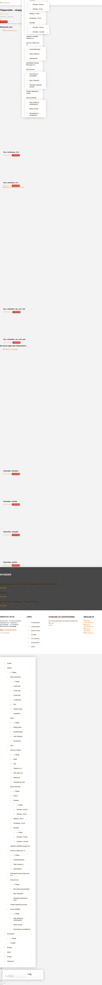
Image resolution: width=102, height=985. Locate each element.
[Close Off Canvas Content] (1, 968)
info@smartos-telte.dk (9, 630)
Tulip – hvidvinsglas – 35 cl (11, 152)
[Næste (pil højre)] (2, 984)
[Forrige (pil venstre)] (0, 984)
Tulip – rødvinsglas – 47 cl (10, 182)
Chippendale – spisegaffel (10, 532)
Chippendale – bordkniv (10, 562)
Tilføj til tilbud (4, 21)
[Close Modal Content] (1, 981)
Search (7, 976)
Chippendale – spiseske (10, 501)
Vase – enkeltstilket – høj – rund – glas (14, 339)
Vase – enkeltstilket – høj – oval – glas (14, 309)
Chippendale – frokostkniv (10, 471)
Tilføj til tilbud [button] (16, 155)
